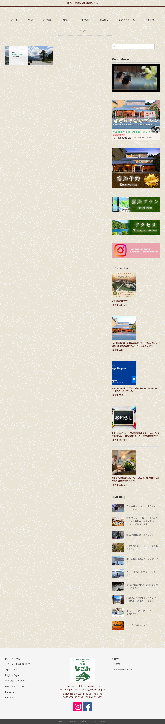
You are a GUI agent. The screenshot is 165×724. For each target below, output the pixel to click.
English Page (12, 675)
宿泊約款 (116, 659)
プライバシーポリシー (122, 670)
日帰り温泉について (120, 301)
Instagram (10, 692)
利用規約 (116, 664)
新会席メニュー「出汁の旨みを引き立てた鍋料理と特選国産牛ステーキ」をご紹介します (142, 521)
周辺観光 (103, 20)
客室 (30, 20)
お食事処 (47, 20)
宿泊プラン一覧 (127, 20)
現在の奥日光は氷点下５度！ (140, 535)
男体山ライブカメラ (14, 687)
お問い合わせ (11, 670)
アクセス (149, 20)
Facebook (10, 698)
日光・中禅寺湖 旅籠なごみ (82, 3)
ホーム (14, 20)
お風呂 (66, 20)
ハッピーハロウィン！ (136, 625)
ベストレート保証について (17, 664)
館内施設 (84, 20)
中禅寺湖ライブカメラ (15, 681)
